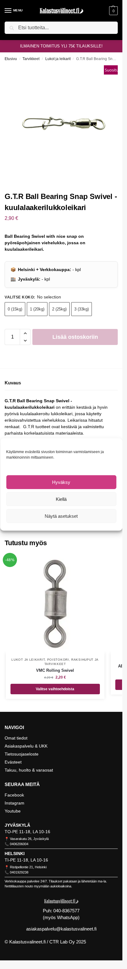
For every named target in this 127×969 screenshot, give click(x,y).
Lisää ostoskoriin (75, 337)
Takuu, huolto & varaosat (29, 770)
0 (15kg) (15, 309)
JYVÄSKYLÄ (17, 825)
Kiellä (61, 499)
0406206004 (19, 844)
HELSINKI (15, 853)
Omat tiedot (16, 738)
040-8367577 (66, 910)
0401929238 (19, 872)
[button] (113, 10)
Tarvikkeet (31, 59)
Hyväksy (61, 482)
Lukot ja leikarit (58, 59)
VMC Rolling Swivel (55, 670)
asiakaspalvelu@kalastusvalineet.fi (61, 928)
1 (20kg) (37, 309)
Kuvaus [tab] (13, 382)
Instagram (14, 803)
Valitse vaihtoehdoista (55, 689)
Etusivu (11, 59)
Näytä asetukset (61, 516)
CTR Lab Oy (62, 941)
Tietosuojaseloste (22, 754)
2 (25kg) (59, 309)
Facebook (14, 795)
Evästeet (13, 762)
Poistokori (58, 659)
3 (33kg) (81, 309)
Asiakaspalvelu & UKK (26, 746)
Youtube (13, 811)
